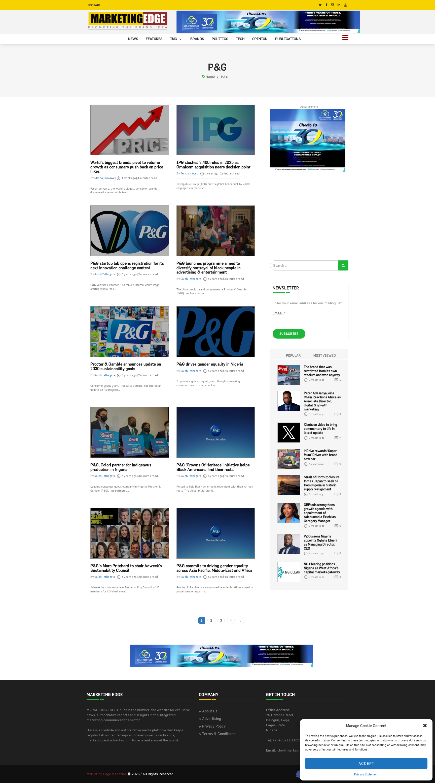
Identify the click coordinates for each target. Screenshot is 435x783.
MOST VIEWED (324, 355)
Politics (220, 38)
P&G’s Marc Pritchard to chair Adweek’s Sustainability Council (126, 568)
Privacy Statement (366, 774)
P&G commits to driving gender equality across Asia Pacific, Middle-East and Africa (214, 568)
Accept (366, 763)
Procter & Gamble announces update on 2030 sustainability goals (125, 366)
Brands (197, 38)
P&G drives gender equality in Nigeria (209, 364)
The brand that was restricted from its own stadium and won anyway (322, 371)
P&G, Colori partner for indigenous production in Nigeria (120, 467)
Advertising (211, 718)
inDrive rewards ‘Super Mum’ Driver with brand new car (320, 455)
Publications (288, 38)
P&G (225, 77)
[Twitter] (320, 5)
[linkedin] (339, 5)
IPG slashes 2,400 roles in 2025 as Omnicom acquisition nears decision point (213, 164)
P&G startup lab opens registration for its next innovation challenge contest (127, 265)
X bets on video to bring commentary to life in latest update (320, 429)
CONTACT (94, 5)
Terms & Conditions (218, 733)
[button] (424, 725)
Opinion (260, 38)
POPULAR (293, 355)
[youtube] (345, 5)
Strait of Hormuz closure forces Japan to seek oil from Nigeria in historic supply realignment (321, 483)
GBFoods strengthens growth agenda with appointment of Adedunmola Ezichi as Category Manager (320, 512)
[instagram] (332, 5)
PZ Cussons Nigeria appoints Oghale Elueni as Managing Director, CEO (320, 542)
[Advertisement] (307, 215)
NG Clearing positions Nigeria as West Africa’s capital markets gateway (322, 568)
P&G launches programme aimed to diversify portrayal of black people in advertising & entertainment (208, 267)
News (133, 38)
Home (210, 77)
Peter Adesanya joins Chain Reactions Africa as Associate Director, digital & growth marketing (322, 401)
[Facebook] (326, 5)
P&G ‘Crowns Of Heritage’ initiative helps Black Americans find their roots (213, 467)
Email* (279, 313)
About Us (209, 711)
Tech (240, 38)
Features (154, 38)
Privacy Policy (214, 726)
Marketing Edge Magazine (107, 773)
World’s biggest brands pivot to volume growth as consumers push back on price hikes (126, 166)
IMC (174, 38)
